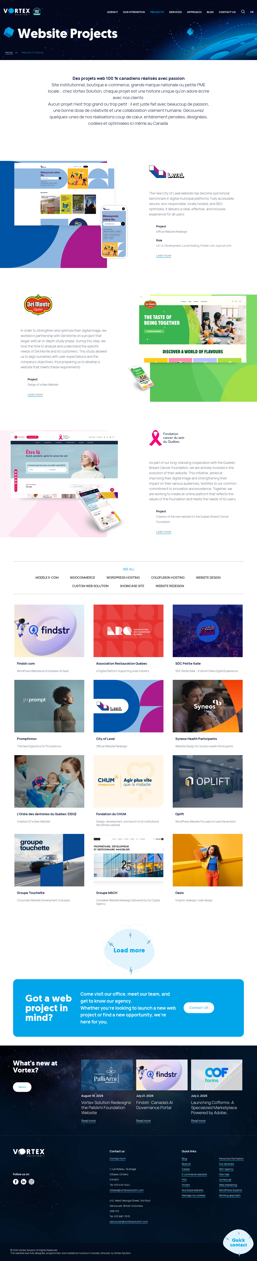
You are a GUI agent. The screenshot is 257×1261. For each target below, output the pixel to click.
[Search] (243, 13)
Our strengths (134, 12)
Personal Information (231, 1158)
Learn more (163, 256)
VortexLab (225, 1179)
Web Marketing (228, 1184)
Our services (226, 1163)
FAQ (184, 1179)
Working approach (230, 1195)
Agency (112, 12)
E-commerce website (194, 1174)
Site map (224, 1174)
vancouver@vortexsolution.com (129, 1221)
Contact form (118, 1158)
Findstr (186, 1184)
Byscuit (186, 1163)
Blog (210, 12)
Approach (194, 12)
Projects (157, 12)
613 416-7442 (122, 1184)
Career (186, 1169)
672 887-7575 (122, 1216)
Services (175, 12)
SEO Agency (226, 1169)
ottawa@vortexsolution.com (127, 1190)
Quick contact (238, 1242)
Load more (129, 950)
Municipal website (192, 1190)
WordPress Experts (230, 1190)
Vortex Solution (122, 1253)
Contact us (227, 12)
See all (128, 569)
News (22, 1087)
